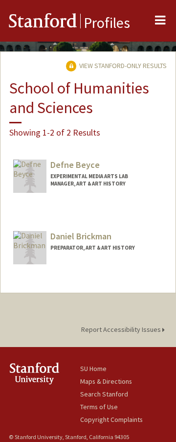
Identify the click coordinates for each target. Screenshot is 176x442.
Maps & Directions (106, 381)
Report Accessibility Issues (121, 329)
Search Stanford (104, 394)
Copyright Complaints (111, 419)
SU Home (93, 368)
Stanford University (44, 373)
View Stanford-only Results (122, 65)
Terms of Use (99, 406)
